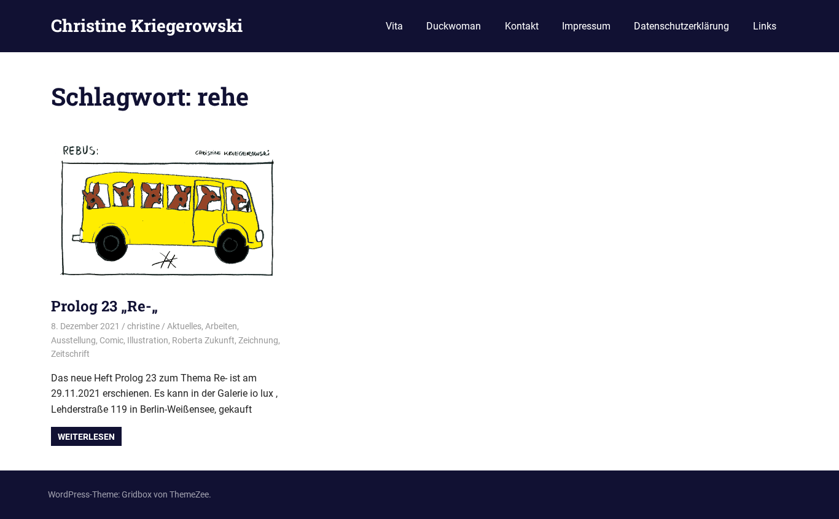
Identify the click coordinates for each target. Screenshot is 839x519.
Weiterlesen (86, 437)
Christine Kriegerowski (147, 25)
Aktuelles (184, 326)
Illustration (147, 340)
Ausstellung (73, 340)
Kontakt (522, 26)
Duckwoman (453, 26)
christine (143, 326)
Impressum (586, 26)
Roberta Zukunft (203, 340)
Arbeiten (221, 326)
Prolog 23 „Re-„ (104, 306)
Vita (394, 26)
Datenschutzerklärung (681, 26)
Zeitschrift (70, 354)
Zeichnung (258, 340)
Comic (111, 340)
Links (764, 26)
